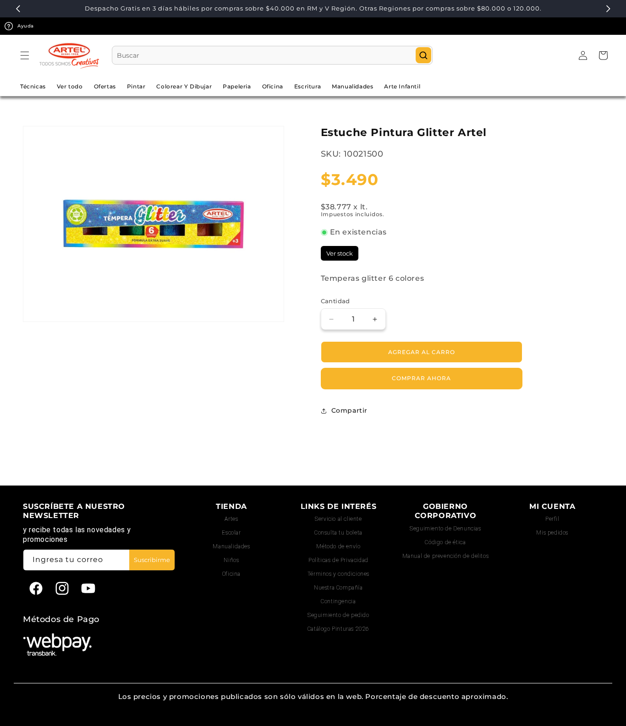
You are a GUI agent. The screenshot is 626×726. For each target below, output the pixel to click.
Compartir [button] (349, 410)
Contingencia (338, 601)
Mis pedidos (552, 532)
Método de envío (338, 546)
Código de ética (445, 542)
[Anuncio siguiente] (608, 8)
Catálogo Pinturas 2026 (338, 629)
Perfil (552, 519)
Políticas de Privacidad (338, 560)
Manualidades (231, 546)
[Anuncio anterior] (18, 8)
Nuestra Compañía (338, 587)
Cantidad (335, 301)
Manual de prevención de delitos (445, 556)
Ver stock (339, 253)
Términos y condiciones (338, 574)
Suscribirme (152, 559)
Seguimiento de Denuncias (445, 528)
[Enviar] (423, 55)
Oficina (231, 574)
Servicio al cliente (338, 519)
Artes (231, 519)
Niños (231, 560)
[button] (25, 55)
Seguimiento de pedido (338, 615)
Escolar (231, 532)
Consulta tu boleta (338, 532)
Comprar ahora (421, 378)
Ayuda (25, 26)
